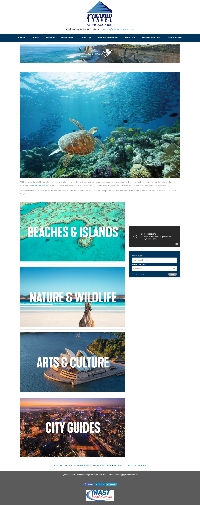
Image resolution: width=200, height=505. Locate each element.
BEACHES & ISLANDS (78, 465)
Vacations (50, 37)
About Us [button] (128, 37)
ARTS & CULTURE (122, 465)
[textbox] (154, 260)
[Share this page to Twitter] (111, 484)
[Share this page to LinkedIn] (100, 484)
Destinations (67, 37)
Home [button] (21, 37)
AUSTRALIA (60, 465)
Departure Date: (139, 264)
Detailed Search (139, 274)
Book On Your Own (151, 37)
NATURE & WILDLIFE (101, 465)
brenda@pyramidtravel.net (118, 29)
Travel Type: (137, 256)
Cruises (35, 37)
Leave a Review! (174, 37)
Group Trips (85, 37)
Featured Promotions (108, 37)
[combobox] (154, 260)
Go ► (172, 274)
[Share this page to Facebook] (88, 484)
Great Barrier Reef (40, 185)
